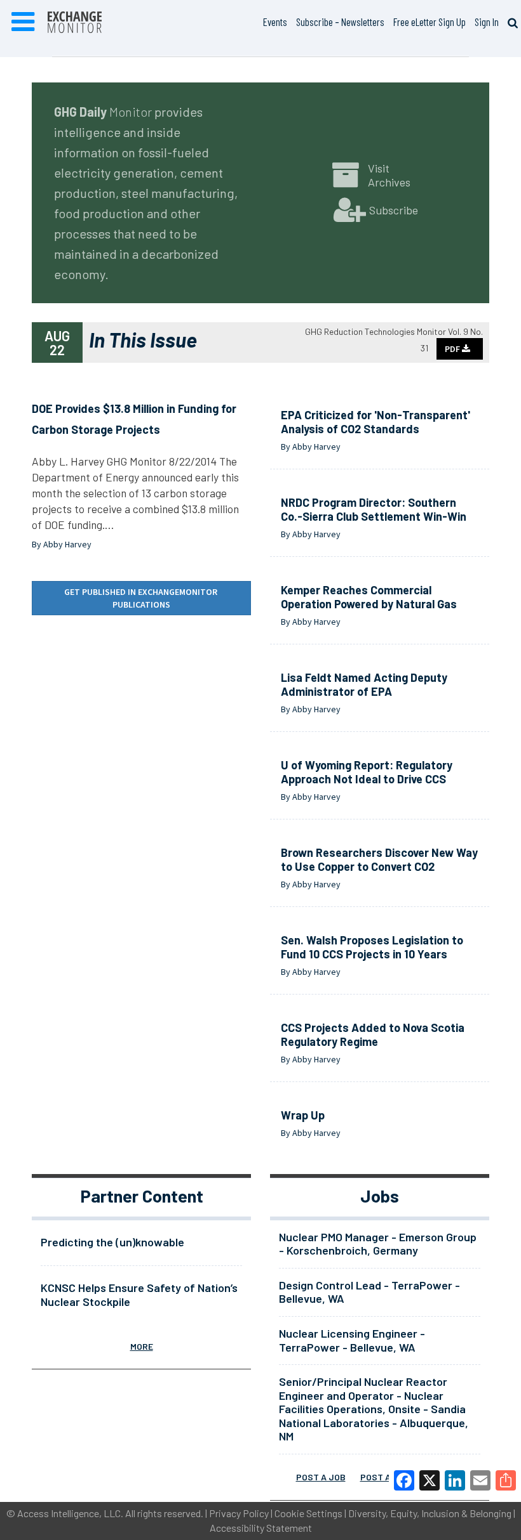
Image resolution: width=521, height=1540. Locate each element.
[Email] (480, 1480)
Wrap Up (303, 1115)
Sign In (487, 21)
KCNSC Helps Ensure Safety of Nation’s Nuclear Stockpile (139, 1294)
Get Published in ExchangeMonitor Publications (141, 598)
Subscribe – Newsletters (340, 21)
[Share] (505, 1480)
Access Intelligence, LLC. (70, 1513)
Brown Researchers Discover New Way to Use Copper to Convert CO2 (379, 859)
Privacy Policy (239, 1513)
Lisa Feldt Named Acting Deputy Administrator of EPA (364, 684)
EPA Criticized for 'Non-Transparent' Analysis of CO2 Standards (375, 422)
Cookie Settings (308, 1513)
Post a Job (321, 1476)
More (141, 1346)
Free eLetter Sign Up (429, 21)
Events (275, 21)
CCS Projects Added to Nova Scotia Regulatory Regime (372, 1034)
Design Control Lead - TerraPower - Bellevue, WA (369, 1292)
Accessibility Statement (261, 1528)
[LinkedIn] (455, 1480)
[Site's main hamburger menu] (23, 22)
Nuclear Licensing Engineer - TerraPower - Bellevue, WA (352, 1340)
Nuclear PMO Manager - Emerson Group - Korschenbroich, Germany (378, 1244)
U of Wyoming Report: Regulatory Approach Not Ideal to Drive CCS (366, 772)
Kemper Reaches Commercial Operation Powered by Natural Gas (369, 597)
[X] (429, 1480)
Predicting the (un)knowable (112, 1242)
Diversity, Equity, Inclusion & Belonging (429, 1513)
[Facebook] (404, 1480)
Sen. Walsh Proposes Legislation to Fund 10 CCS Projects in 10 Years (372, 947)
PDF (453, 349)
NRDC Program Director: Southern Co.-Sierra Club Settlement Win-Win (373, 509)
